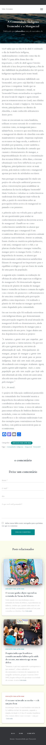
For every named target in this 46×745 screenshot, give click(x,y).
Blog (13, 733)
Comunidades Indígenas (15, 447)
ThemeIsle (32, 739)
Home (21, 733)
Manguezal (28, 447)
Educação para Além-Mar (22, 443)
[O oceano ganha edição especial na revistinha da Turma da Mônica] (23, 572)
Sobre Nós (31, 733)
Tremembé (37, 447)
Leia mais (28, 611)
